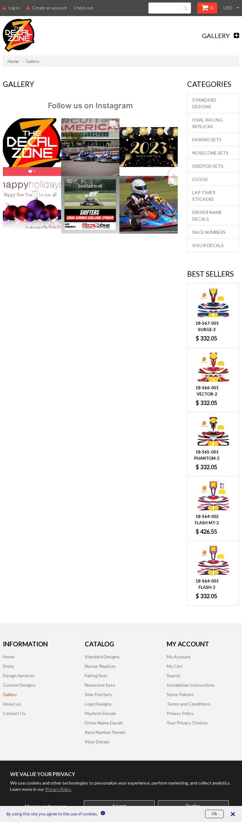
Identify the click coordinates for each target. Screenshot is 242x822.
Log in (14, 7)
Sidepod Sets (207, 166)
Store (8, 666)
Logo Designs (98, 704)
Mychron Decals (100, 713)
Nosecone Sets (210, 152)
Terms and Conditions (188, 704)
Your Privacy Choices (187, 722)
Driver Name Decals (207, 216)
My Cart (174, 666)
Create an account (49, 7)
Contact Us (14, 713)
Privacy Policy (180, 713)
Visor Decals (208, 245)
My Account (179, 656)
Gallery (10, 694)
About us (12, 704)
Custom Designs (19, 685)
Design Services (18, 675)
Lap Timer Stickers (203, 196)
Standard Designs (204, 103)
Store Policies (180, 694)
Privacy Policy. (58, 789)
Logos (200, 179)
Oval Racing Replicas (207, 123)
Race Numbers (209, 232)
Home (13, 61)
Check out (83, 7)
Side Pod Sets (98, 694)
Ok (214, 813)
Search (173, 675)
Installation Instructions (191, 685)
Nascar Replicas (100, 666)
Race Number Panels (105, 732)
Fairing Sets (207, 139)
